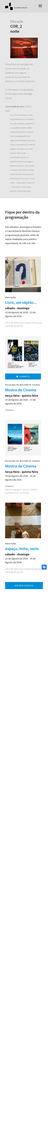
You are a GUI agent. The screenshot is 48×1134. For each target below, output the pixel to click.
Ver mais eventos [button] (24, 585)
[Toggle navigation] (40, 6)
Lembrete (24, 376)
